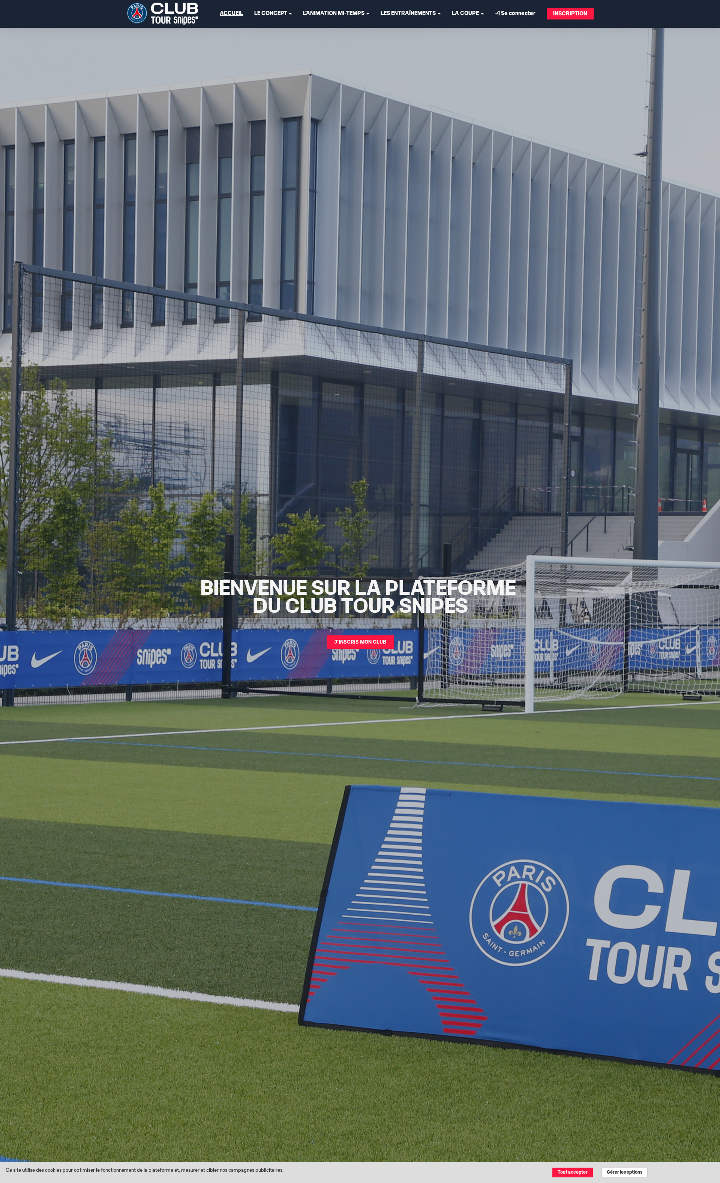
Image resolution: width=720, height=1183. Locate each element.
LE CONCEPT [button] (271, 13)
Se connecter (518, 13)
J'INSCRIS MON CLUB (360, 642)
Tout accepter (573, 1172)
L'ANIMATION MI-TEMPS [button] (334, 13)
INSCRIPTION (570, 14)
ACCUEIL (231, 13)
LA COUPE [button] (466, 13)
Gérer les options (624, 1172)
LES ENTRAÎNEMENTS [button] (409, 13)
